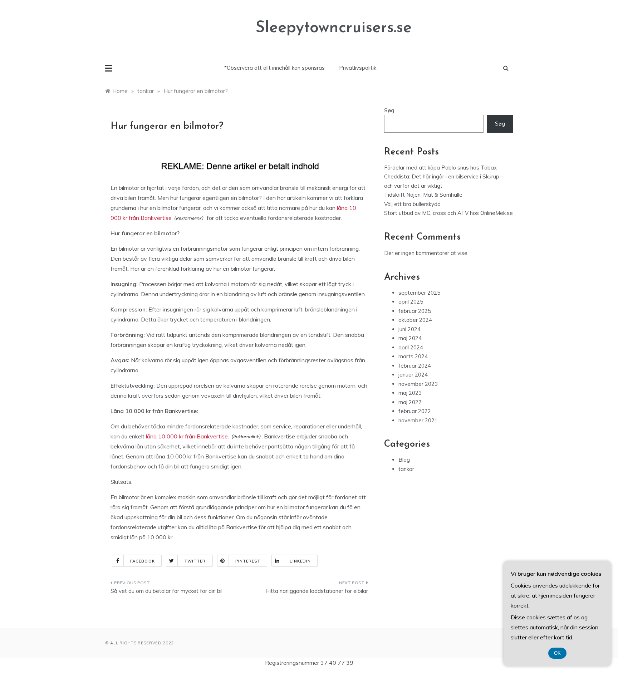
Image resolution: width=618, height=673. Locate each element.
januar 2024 (413, 374)
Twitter (195, 561)
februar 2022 (414, 411)
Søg (389, 110)
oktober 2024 (415, 319)
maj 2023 (410, 392)
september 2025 (419, 292)
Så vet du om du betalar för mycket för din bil (166, 591)
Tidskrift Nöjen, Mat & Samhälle (423, 194)
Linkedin (300, 561)
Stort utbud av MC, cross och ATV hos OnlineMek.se (448, 213)
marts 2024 (413, 356)
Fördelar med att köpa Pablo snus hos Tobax (440, 167)
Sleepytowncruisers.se (333, 28)
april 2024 (410, 347)
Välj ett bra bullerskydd (412, 204)
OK (557, 653)
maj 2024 (410, 338)
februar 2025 (414, 311)
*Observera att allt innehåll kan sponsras (274, 67)
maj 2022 (410, 402)
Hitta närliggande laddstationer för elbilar (316, 591)
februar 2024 (414, 365)
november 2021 (418, 420)
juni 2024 (409, 329)
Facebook (142, 561)
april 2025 (410, 301)
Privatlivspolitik (357, 67)
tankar (406, 469)
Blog (404, 459)
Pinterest (248, 561)
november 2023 (418, 383)
